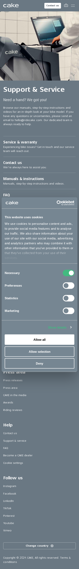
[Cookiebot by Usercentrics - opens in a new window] (56, 202)
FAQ (5, 448)
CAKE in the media (14, 395)
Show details (57, 327)
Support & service (14, 440)
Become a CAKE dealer (18, 455)
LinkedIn (8, 500)
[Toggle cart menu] (66, 5)
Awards (8, 402)
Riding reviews (12, 410)
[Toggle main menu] (72, 5)
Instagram (9, 486)
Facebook (9, 493)
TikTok (7, 508)
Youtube (8, 523)
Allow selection (39, 351)
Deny (39, 363)
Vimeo (7, 530)
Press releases (12, 380)
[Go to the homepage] (11, 5)
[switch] (68, 285)
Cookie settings (13, 462)
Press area (10, 387)
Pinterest (9, 515)
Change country (37, 545)
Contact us (52, 5)
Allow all (39, 339)
